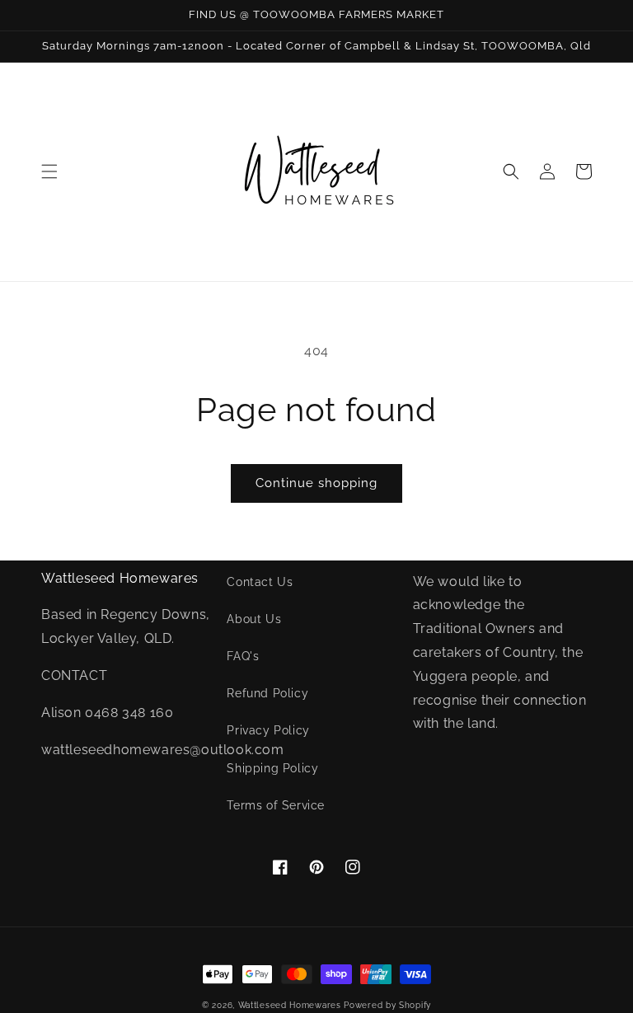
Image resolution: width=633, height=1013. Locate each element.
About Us (254, 619)
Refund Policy (267, 693)
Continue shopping (316, 483)
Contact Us (260, 582)
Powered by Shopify (387, 1005)
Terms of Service (276, 805)
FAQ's (243, 656)
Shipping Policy (272, 768)
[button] (49, 171)
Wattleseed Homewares (291, 1005)
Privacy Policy (268, 730)
